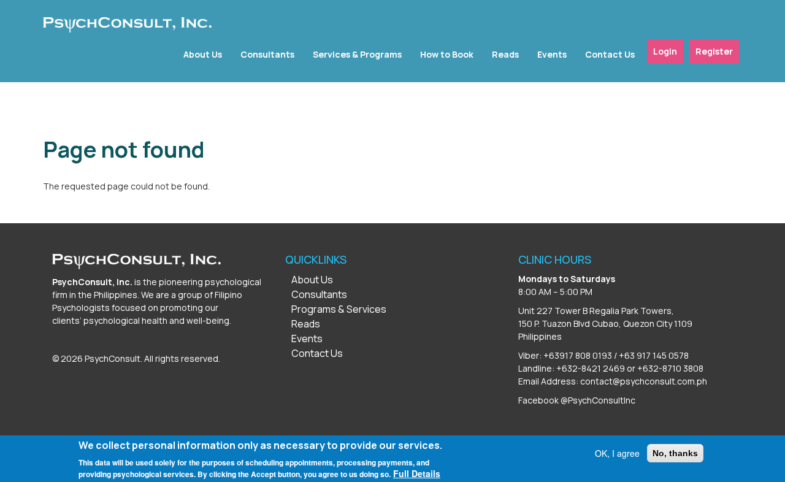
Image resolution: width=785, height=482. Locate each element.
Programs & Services (338, 309)
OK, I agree (617, 453)
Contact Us (610, 54)
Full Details (416, 473)
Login (665, 51)
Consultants (267, 54)
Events (552, 54)
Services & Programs (357, 54)
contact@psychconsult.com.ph (643, 381)
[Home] (127, 25)
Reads (505, 54)
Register (714, 51)
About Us (202, 54)
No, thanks (675, 453)
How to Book (446, 54)
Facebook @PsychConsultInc (576, 400)
